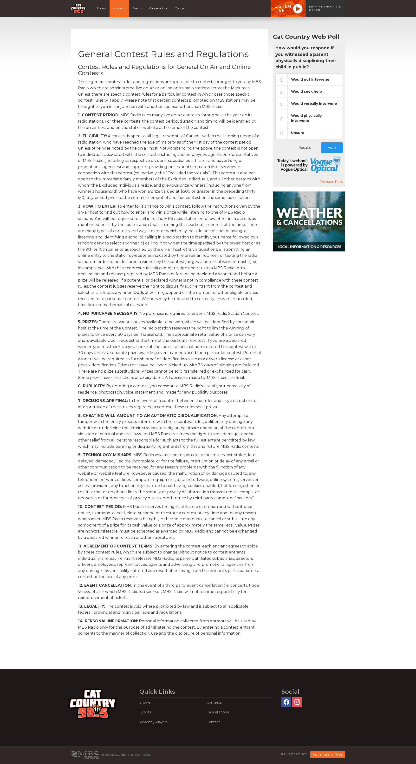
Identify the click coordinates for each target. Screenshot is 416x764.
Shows (101, 8)
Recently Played (153, 722)
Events (137, 8)
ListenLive (282, 8)
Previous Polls (331, 181)
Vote (332, 147)
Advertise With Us (328, 754)
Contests (119, 8)
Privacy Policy (294, 754)
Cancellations (158, 8)
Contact (180, 8)
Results (304, 147)
